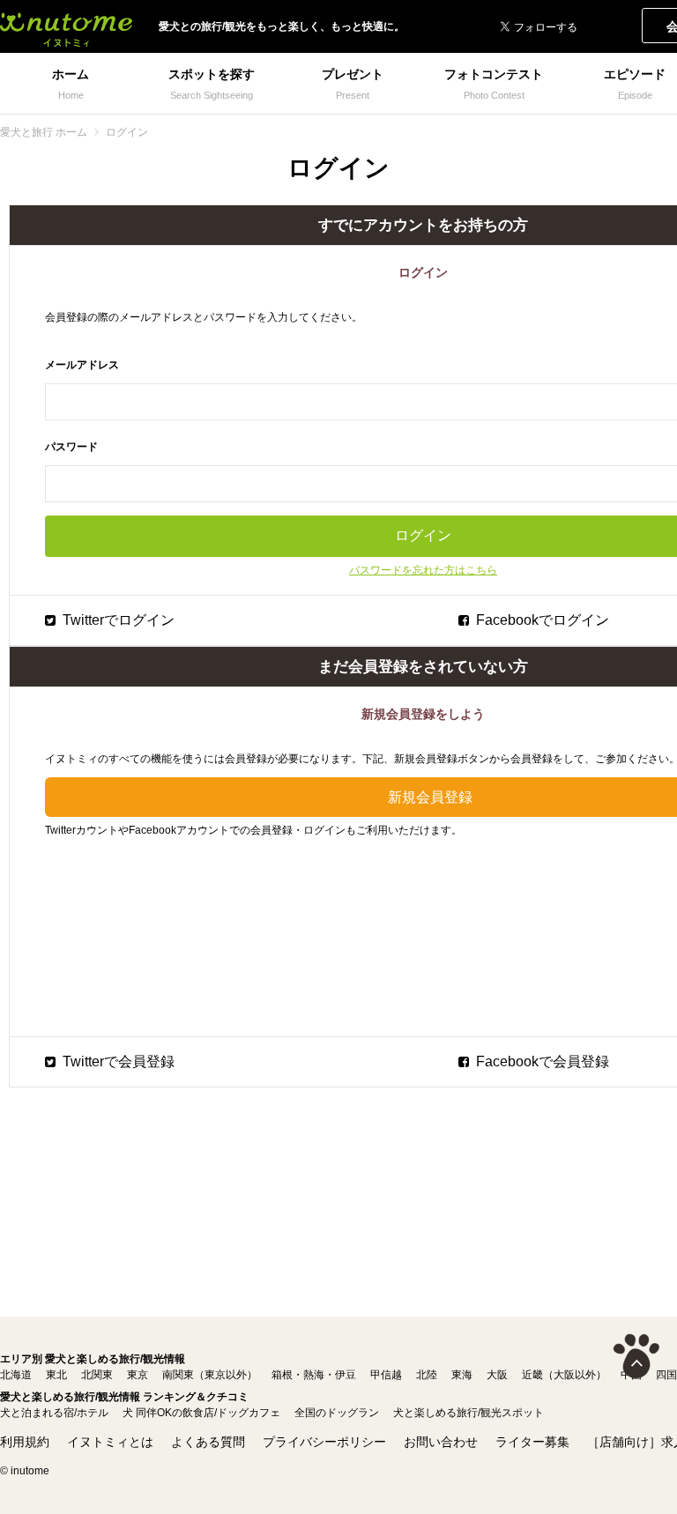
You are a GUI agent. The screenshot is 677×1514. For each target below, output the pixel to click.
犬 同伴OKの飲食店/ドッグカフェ (201, 1412)
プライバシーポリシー (324, 1442)
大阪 (497, 1375)
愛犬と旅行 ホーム (43, 132)
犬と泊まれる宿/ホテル (54, 1412)
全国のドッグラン (336, 1412)
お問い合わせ (441, 1442)
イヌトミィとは (110, 1442)
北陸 (426, 1375)
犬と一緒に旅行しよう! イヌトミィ (66, 26)
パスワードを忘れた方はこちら (423, 570)
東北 (56, 1375)
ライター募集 (532, 1442)
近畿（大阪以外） (564, 1375)
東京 (137, 1375)
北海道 (16, 1375)
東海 (461, 1375)
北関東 (97, 1375)
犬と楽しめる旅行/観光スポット (468, 1412)
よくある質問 (208, 1442)
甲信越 (386, 1375)
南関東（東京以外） (209, 1375)
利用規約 (24, 1442)
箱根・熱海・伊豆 (314, 1375)
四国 (666, 1375)
